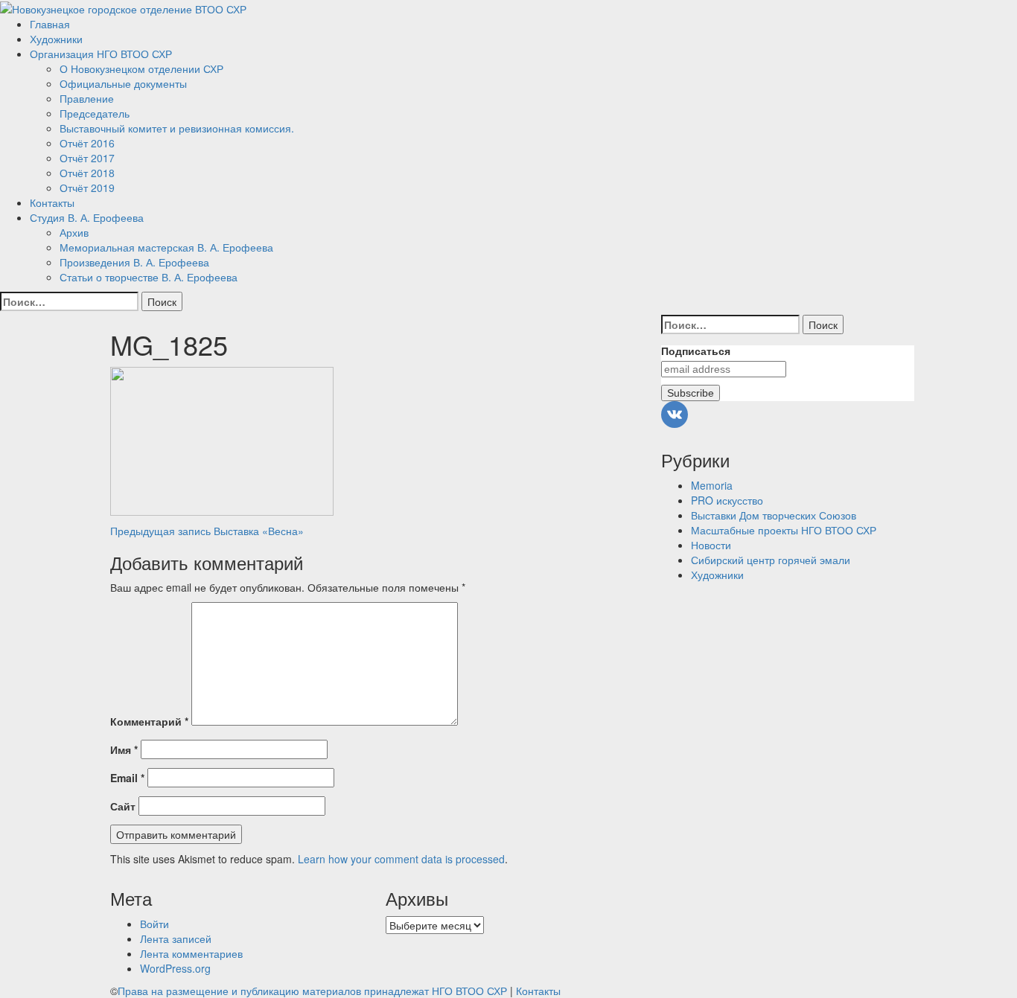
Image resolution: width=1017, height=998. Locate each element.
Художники (56, 38)
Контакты (52, 202)
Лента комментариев (191, 953)
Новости (711, 544)
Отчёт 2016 (87, 142)
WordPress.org (175, 968)
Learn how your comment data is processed (401, 858)
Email (127, 777)
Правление (87, 98)
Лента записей (175, 938)
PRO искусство (727, 500)
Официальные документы (123, 83)
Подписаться (695, 351)
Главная (50, 23)
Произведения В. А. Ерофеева (134, 262)
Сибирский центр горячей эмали (770, 559)
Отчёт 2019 (87, 187)
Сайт (123, 806)
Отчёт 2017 (87, 157)
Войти (154, 923)
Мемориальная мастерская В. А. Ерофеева (166, 247)
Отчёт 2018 (87, 172)
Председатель (95, 113)
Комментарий (149, 721)
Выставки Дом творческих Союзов (773, 515)
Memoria (712, 485)
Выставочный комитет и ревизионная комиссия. (177, 128)
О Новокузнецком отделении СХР (141, 68)
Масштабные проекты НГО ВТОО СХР (783, 529)
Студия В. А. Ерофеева (87, 217)
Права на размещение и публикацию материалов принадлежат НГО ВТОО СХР (312, 990)
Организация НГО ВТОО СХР (101, 53)
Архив (74, 232)
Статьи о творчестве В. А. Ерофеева (148, 276)
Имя (124, 749)
